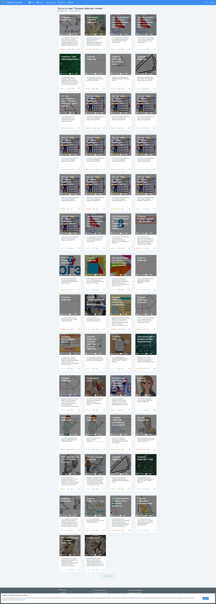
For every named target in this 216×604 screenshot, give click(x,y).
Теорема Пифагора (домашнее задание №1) (118, 301)
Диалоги (62, 2)
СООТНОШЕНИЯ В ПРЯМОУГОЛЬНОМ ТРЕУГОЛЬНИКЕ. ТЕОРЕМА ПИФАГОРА (120, 222)
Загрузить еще (108, 576)
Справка (63, 593)
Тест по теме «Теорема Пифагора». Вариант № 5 (92, 141)
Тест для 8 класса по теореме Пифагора (70, 540)
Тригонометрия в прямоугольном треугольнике (145, 339)
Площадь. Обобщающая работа (68, 339)
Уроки (71, 2)
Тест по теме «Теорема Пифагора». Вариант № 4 (67, 141)
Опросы (41, 2)
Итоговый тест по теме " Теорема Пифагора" (70, 459)
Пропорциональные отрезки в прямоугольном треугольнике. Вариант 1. (120, 22)
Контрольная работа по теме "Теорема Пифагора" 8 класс (119, 383)
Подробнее (22, 599)
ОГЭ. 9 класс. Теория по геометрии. (67, 260)
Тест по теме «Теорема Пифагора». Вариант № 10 (118, 180)
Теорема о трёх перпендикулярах (69, 58)
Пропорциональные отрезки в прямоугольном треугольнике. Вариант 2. (145, 22)
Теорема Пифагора (75, 10)
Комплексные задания (135, 593)
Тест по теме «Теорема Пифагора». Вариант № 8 (67, 180)
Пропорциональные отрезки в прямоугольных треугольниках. (120, 261)
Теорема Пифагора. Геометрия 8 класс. (118, 60)
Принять (206, 598)
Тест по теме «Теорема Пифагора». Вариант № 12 (68, 220)
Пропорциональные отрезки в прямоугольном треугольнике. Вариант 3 (94, 221)
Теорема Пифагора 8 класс (95, 499)
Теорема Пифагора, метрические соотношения (118, 421)
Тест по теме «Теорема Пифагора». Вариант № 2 (118, 100)
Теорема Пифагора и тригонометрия (144, 501)
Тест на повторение (143, 418)
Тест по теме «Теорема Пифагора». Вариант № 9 (92, 180)
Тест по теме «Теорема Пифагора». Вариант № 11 (144, 180)
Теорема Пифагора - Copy (145, 458)
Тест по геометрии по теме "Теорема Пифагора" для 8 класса (69, 101)
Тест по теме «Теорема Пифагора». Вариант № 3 (143, 100)
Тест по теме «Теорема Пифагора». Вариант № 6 (118, 141)
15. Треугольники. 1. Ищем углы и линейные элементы (120, 502)
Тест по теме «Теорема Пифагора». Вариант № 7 (143, 141)
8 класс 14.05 (93, 538)
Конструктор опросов (101, 593)
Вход (213, 2)
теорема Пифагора (142, 259)
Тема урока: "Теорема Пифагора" (92, 19)
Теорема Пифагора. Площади (142, 299)
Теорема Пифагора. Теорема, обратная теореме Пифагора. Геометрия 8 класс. (92, 345)
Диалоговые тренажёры (135, 590)
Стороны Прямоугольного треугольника (145, 218)
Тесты (33, 2)
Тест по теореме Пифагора (94, 458)
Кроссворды (52, 2)
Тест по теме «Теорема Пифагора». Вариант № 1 (92, 100)
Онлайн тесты (63, 10)
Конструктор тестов (100, 590)
